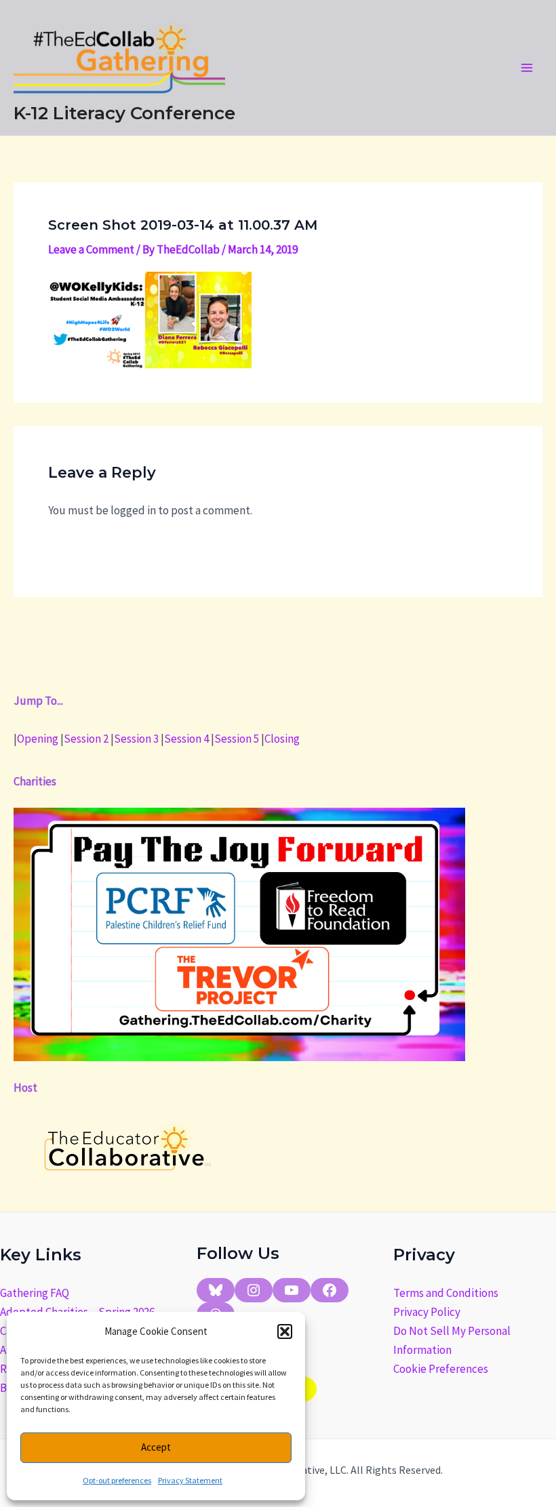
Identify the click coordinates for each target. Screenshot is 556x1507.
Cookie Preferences (440, 1368)
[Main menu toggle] (527, 67)
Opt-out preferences (117, 1480)
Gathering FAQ (34, 1292)
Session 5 (236, 738)
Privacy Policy (426, 1311)
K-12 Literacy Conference (124, 113)
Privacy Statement (190, 1480)
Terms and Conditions (445, 1292)
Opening (37, 738)
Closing (282, 738)
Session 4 (186, 738)
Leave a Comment (91, 249)
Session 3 (136, 738)
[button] (285, 1331)
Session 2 (86, 738)
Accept (156, 1447)
